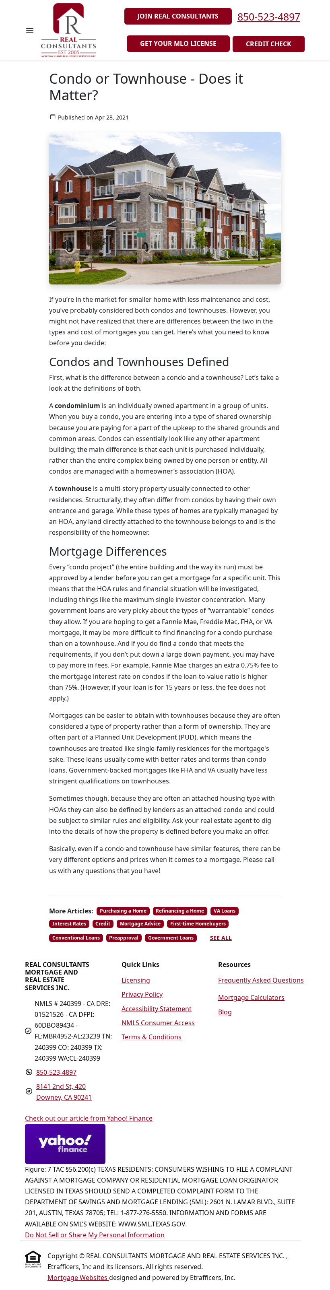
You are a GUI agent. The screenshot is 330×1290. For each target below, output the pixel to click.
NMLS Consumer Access (158, 1022)
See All (221, 938)
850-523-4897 (268, 16)
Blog (225, 1012)
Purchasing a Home (123, 910)
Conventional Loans (76, 937)
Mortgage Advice (140, 923)
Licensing (136, 980)
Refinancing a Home (180, 910)
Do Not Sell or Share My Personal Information (95, 1234)
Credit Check (268, 43)
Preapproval (123, 937)
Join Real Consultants (178, 16)
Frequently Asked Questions (261, 980)
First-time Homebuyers (198, 923)
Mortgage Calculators (251, 997)
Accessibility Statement (157, 1008)
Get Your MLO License (178, 43)
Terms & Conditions (152, 1036)
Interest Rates (69, 923)
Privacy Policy (142, 994)
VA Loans (224, 910)
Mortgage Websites (78, 1277)
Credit (102, 923)
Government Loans (171, 937)
